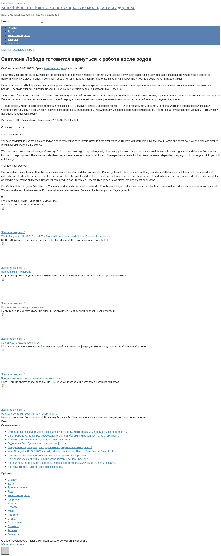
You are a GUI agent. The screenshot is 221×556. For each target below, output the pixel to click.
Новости (13, 43)
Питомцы (13, 526)
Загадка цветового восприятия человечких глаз (30, 378)
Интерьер (13, 39)
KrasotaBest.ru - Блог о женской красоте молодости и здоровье (68, 7)
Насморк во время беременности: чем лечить (29, 413)
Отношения (15, 522)
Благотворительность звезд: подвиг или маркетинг (39, 439)
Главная (12, 27)
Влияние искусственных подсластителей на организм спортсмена (47, 455)
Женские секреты (19, 35)
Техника (12, 530)
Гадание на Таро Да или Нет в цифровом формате (38, 443)
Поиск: (5, 21)
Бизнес (12, 479)
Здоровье (14, 499)
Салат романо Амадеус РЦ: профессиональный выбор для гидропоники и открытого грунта (63, 435)
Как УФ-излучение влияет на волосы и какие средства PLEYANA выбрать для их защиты (62, 462)
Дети (11, 31)
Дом (10, 491)
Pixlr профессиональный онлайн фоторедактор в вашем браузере (48, 459)
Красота (12, 507)
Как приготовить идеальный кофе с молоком (35, 466)
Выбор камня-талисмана (16, 271)
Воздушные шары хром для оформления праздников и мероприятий (50, 447)
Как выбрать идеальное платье (20, 342)
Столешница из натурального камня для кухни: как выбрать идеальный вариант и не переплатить (67, 431)
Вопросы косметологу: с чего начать (23, 307)
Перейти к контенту (13, 3)
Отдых (12, 518)
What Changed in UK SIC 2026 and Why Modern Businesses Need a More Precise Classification (55, 236)
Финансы (13, 534)
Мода (11, 510)
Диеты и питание (18, 487)
